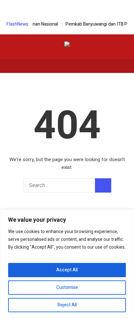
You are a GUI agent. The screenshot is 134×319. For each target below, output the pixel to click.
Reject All (67, 304)
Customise (67, 287)
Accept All (67, 269)
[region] (67, 264)
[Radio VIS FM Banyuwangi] (67, 45)
